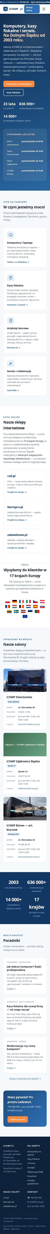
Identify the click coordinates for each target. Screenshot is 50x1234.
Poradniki (32, 1176)
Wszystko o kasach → (17, 304)
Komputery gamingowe (18, 84)
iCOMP (14, 9)
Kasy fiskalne (13, 92)
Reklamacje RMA (35, 1171)
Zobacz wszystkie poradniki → (25, 1078)
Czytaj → (11, 988)
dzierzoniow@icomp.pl (29, 724)
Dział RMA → (13, 390)
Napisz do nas (18, 1119)
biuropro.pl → (13, 347)
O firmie (31, 1163)
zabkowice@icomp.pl (28, 788)
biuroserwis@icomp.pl (28, 856)
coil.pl (6, 1197)
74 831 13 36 (24, 711)
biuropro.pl (8, 1201)
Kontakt (31, 1167)
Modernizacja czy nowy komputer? (21, 1047)
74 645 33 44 (24, 844)
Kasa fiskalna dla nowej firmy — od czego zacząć (25, 1008)
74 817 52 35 (24, 776)
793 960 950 (24, 2)
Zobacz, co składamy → (18, 262)
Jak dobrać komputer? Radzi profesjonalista (24, 968)
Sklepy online (29, 9)
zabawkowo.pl (10, 1206)
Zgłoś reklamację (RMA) (40, 2)
